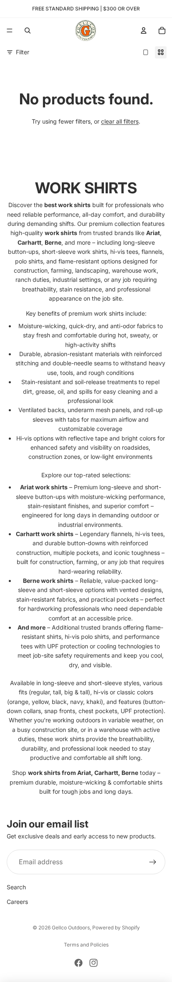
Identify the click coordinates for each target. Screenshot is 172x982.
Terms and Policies (86, 945)
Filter (22, 52)
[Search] (27, 30)
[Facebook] (78, 963)
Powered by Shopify (116, 927)
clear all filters (120, 121)
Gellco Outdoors (71, 927)
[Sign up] (153, 862)
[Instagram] (94, 963)
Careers (17, 901)
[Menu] (9, 30)
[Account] (143, 30)
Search (16, 887)
